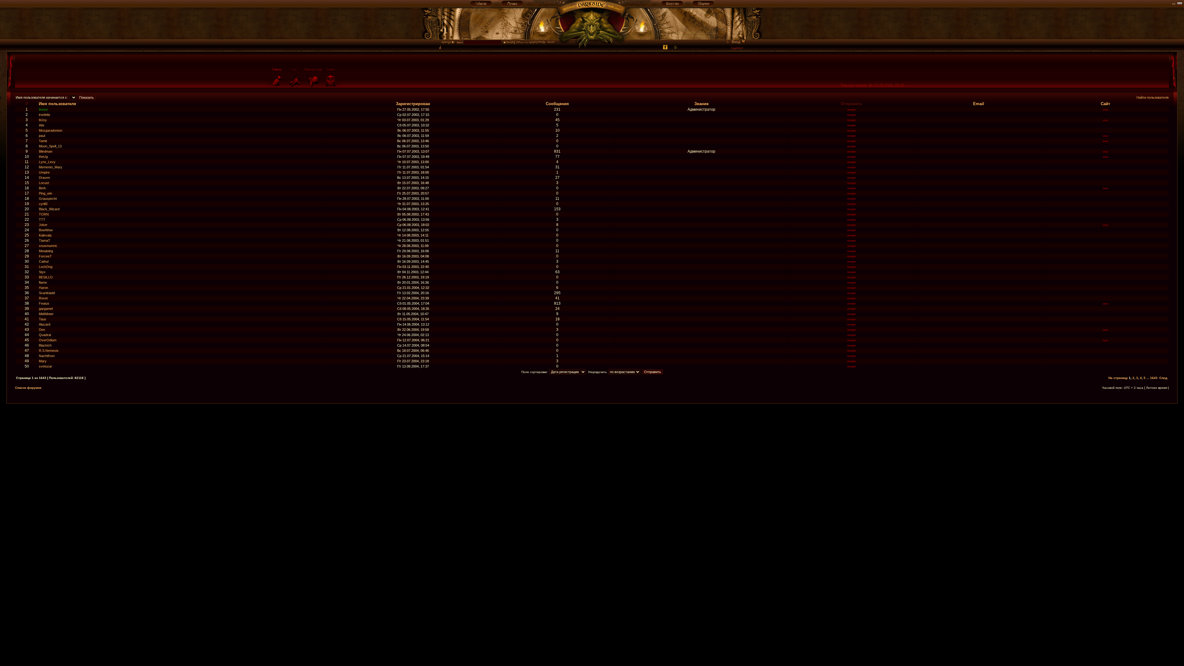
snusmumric (48, 246)
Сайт (1105, 103)
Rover (43, 298)
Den (42, 329)
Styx (42, 272)
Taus (42, 319)
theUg (43, 156)
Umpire (44, 172)
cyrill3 (43, 204)
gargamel (46, 308)
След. (1163, 378)
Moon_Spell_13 (50, 146)
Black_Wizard (49, 209)
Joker (43, 225)
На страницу (1118, 378)
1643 (1153, 378)
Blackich (45, 345)
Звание (701, 103)
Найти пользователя (1153, 97)
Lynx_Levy (47, 162)
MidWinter (46, 314)
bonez (43, 109)
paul (42, 136)
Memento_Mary (50, 167)
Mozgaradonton (50, 130)
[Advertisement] (592, 417)
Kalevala (45, 235)
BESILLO (46, 277)
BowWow (46, 230)
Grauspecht (48, 198)
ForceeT (45, 256)
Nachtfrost (47, 356)
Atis (41, 125)
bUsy (43, 120)
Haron (43, 288)
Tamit (43, 141)
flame (43, 282)
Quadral (45, 335)
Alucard (44, 324)
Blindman (45, 151)
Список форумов (28, 387)
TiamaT (44, 240)
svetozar (45, 366)
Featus (44, 303)
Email (978, 103)
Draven (44, 177)
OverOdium (47, 340)
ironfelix (44, 115)
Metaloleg (46, 251)
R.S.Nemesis (49, 350)
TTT (42, 219)
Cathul (43, 261)
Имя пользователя (57, 103)
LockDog (45, 267)
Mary (43, 361)
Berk (42, 188)
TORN (44, 214)
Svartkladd (47, 293)
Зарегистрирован (413, 103)
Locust (44, 183)
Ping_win (45, 193)
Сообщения (557, 103)
